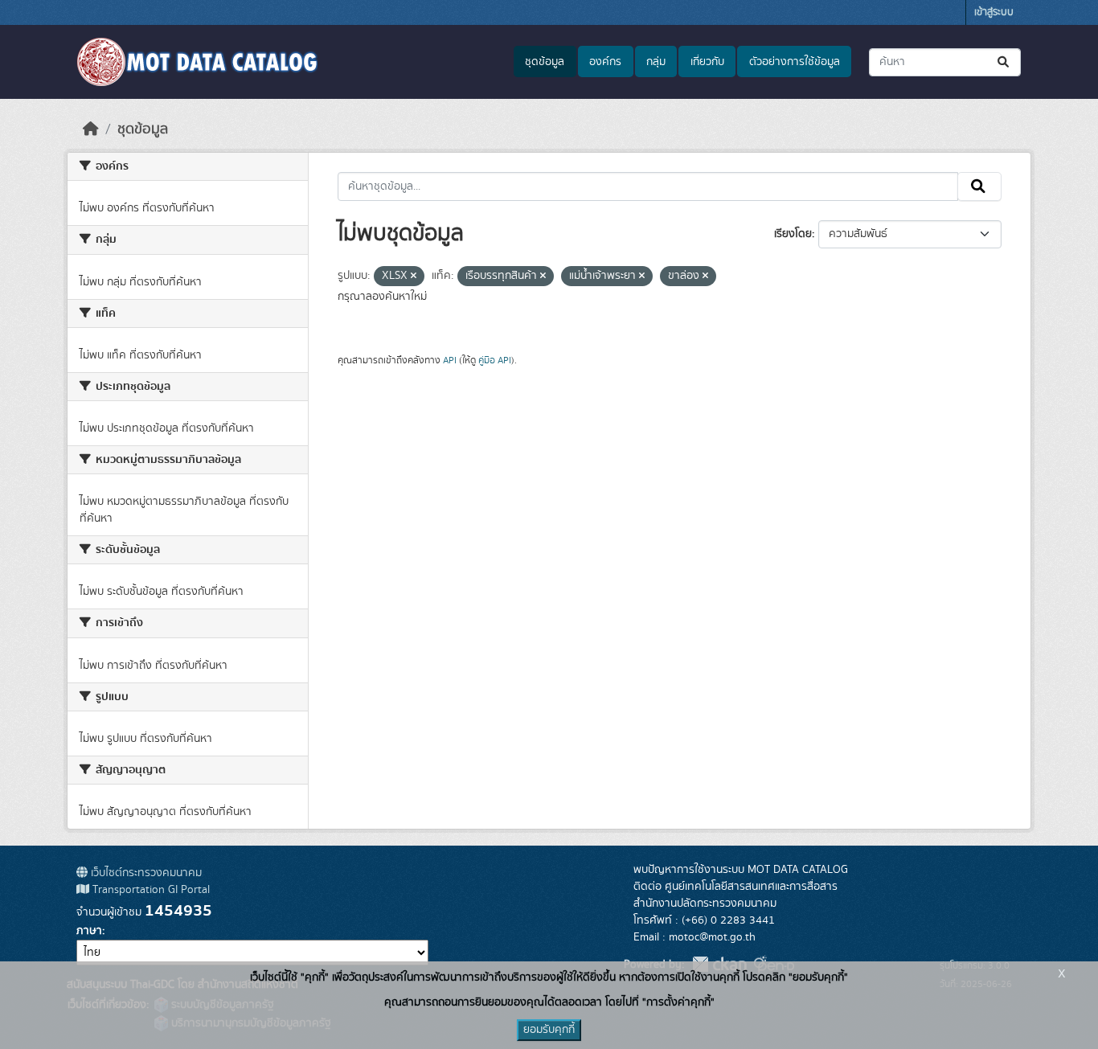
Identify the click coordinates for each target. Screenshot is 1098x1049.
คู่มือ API (494, 360)
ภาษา (89, 931)
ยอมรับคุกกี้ (549, 1030)
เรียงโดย (793, 234)
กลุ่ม (656, 62)
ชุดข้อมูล (544, 62)
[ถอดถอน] (413, 276)
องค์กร (605, 62)
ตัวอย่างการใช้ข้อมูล (794, 62)
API (450, 360)
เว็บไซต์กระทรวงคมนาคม (145, 873)
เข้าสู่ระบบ (994, 12)
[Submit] (1004, 62)
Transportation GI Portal (149, 890)
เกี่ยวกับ (707, 62)
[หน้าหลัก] (91, 129)
